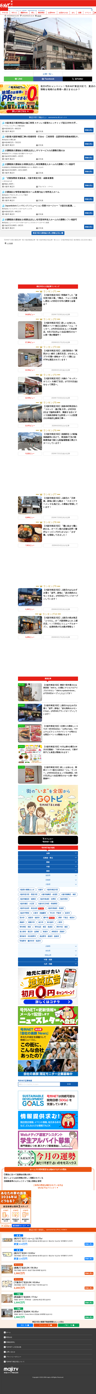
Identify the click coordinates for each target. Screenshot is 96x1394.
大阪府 (39, 16)
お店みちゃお (63, 12)
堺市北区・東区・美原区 (44, 927)
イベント (88, 12)
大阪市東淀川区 (52, 890)
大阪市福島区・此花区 (49, 894)
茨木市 (22, 918)
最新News (24, 12)
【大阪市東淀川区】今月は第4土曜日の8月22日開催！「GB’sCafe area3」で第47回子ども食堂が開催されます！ (60, 749)
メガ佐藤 (10, 243)
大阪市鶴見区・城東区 (28, 899)
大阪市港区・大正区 (27, 904)
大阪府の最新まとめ (27, 890)
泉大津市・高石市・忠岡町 (29, 932)
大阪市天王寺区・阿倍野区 (48, 904)
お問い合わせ (10, 1352)
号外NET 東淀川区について (15, 1362)
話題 (79, 12)
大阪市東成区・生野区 (48, 899)
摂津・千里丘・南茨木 (66, 918)
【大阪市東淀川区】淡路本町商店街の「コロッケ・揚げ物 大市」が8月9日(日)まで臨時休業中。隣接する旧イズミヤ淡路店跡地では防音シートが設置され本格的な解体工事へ (60, 412)
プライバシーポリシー (13, 1357)
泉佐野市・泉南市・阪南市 (49, 936)
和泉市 (45, 932)
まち (73, 12)
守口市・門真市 (55, 913)
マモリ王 (5, 12)
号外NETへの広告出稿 (13, 1347)
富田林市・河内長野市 (28, 936)
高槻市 (22, 922)
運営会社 (9, 1337)
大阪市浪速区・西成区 (56, 908)
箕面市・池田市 (34, 918)
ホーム (8, 1332)
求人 (32, 12)
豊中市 (48, 918)
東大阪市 (50, 922)
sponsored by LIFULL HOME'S (56, 1230)
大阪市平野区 (24, 913)
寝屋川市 (31, 922)
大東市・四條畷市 (39, 913)
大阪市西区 (64, 899)
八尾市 (59, 922)
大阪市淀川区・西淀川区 (29, 894)
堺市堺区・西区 (25, 927)
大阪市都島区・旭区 (68, 894)
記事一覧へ (48, 74)
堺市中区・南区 (62, 927)
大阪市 (40, 890)
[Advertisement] (48, 265)
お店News (51, 12)
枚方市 (40, 922)
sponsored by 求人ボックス (57, 117)
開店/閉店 (41, 12)
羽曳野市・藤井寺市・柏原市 (30, 941)
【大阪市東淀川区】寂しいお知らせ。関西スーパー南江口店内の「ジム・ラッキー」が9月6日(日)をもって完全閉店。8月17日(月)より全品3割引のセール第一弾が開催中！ (60, 329)
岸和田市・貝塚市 (58, 932)
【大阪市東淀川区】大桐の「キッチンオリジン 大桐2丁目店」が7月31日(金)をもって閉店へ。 (60, 381)
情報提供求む (10, 1342)
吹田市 (67, 913)
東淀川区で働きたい (38, 117)
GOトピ (14, 12)
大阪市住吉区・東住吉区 (31, 908)
